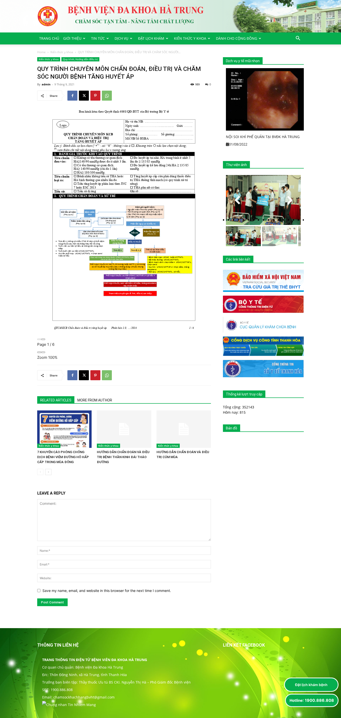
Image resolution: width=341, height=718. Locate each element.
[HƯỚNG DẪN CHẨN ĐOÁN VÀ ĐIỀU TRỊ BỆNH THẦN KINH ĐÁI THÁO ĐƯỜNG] (124, 429)
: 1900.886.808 (312, 700)
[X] (84, 96)
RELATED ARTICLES (55, 400)
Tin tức (98, 38)
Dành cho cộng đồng (236, 38)
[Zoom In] (43, 352)
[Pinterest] (95, 96)
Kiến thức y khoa (190, 38)
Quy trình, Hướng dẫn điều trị (80, 59)
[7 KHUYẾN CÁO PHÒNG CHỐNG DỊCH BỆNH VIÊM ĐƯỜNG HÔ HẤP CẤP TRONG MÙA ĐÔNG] (64, 429)
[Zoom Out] (39, 352)
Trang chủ (49, 38)
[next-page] (48, 472)
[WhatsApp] (107, 96)
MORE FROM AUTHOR (94, 400)
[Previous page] (39, 339)
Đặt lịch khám (151, 38)
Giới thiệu (72, 38)
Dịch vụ (121, 38)
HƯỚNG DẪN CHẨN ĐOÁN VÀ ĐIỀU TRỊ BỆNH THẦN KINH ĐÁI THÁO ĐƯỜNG (123, 457)
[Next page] (43, 339)
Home (41, 52)
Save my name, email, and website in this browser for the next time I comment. (106, 590)
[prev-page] (40, 472)
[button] (298, 38)
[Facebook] (72, 96)
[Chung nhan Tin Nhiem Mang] (69, 704)
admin (46, 84)
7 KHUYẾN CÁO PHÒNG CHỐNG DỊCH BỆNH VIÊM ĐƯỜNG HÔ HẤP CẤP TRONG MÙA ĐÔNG (63, 457)
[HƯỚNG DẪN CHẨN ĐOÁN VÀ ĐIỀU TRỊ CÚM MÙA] (184, 429)
